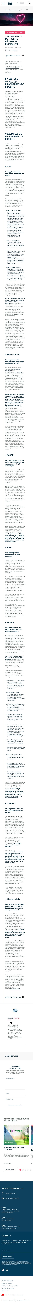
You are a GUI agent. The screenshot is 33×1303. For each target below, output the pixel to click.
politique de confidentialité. (12, 1264)
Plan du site (5, 1291)
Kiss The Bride (18, 372)
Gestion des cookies (8, 1288)
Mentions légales (7, 1283)
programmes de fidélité (12, 68)
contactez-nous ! (15, 988)
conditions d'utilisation (7, 1300)
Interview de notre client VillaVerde (14, 1148)
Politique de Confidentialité (10, 1286)
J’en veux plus (10, 1170)
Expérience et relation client (15, 32)
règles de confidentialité (24, 1299)
